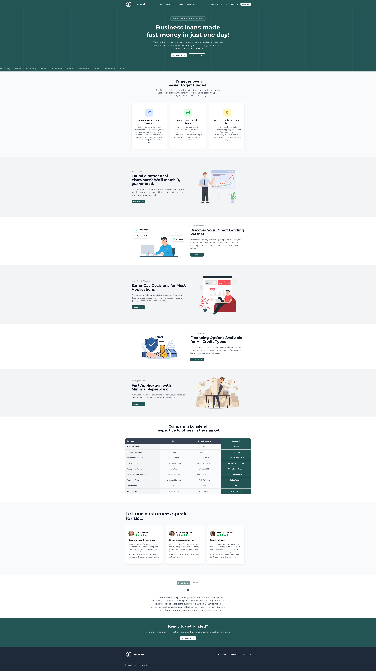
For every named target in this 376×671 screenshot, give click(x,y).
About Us (190, 4)
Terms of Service (144, 665)
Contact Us (234, 4)
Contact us (197, 55)
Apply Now (245, 4)
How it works (165, 4)
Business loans (178, 4)
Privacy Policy (130, 665)
